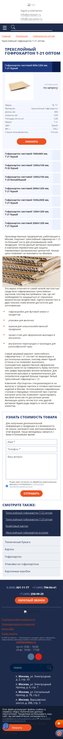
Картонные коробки (17, 571)
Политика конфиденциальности (18, 619)
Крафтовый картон (17, 526)
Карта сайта (8, 628)
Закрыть (17, 727)
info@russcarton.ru (31, 19)
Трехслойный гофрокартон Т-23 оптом (29, 519)
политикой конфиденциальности (27, 485)
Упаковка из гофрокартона (22, 564)
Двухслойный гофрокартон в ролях (27, 532)
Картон (9, 549)
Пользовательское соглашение (18, 624)
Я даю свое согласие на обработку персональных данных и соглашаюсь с (33, 484)
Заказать (31, 141)
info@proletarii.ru (31, 15)
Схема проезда (9, 633)
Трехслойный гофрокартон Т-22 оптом (29, 513)
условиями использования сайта (19, 718)
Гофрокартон (13, 556)
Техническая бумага (17, 542)
